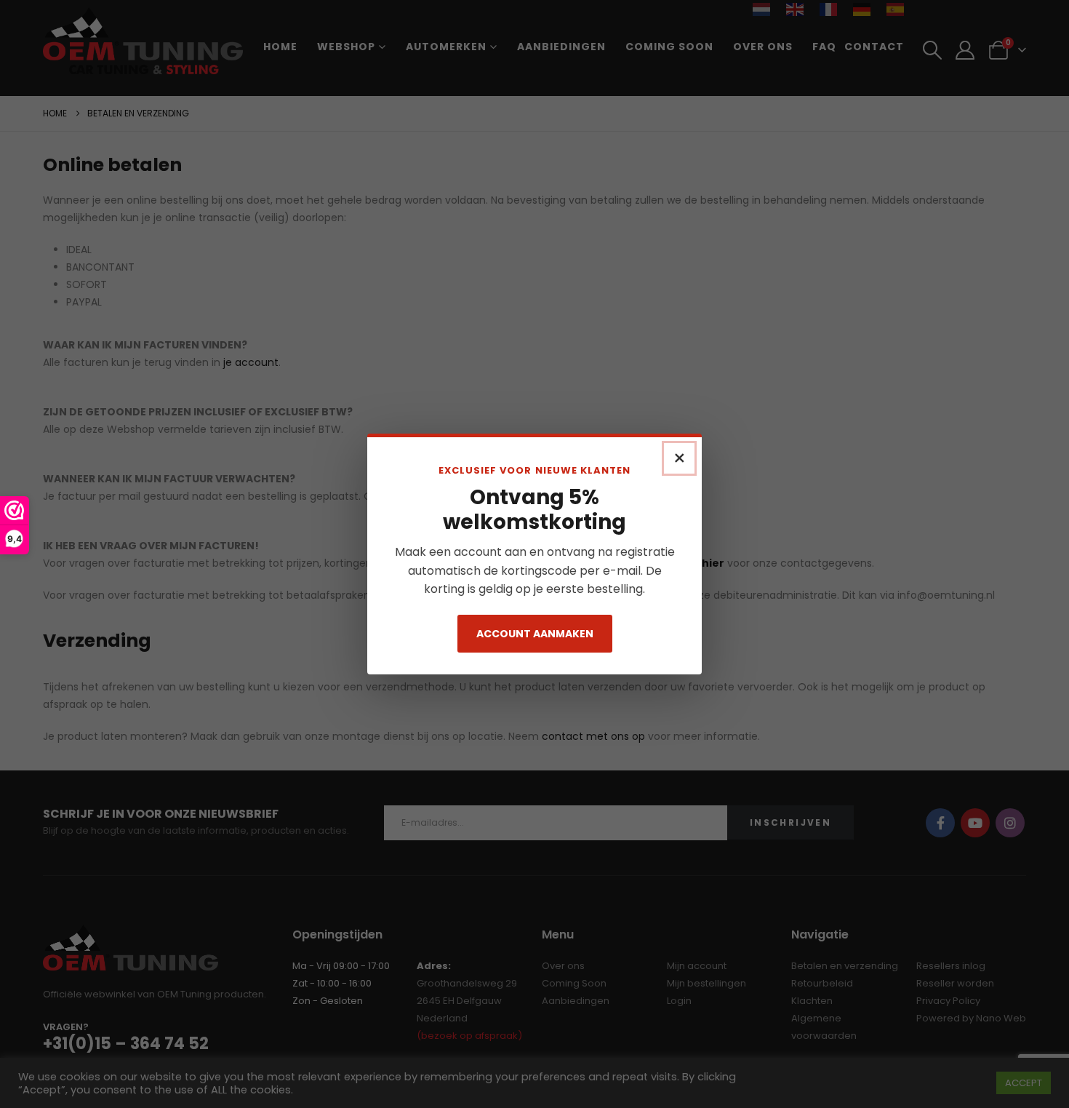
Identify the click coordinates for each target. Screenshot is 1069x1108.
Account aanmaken (534, 633)
